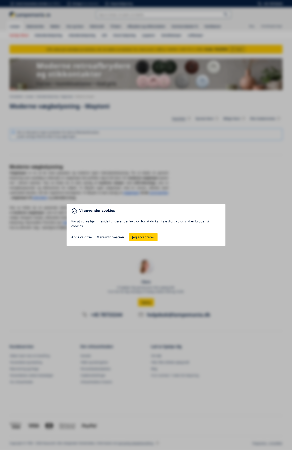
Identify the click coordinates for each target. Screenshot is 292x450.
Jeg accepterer (143, 237)
